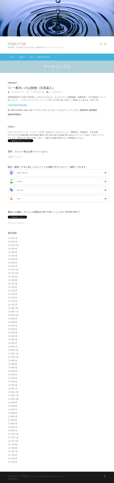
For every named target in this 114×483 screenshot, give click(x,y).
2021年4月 (12, 294)
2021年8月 (12, 280)
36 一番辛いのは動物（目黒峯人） (31, 88)
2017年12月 (13, 434)
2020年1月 (12, 346)
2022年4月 (12, 262)
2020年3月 (12, 339)
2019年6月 (12, 371)
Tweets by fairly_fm (16, 222)
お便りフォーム (14, 156)
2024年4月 (12, 238)
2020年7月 (12, 325)
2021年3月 (12, 297)
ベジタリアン (62, 110)
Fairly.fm (17, 43)
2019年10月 (13, 357)
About (22, 57)
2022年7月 (12, 255)
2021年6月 (12, 287)
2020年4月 (12, 336)
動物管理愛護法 (14, 114)
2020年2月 (12, 343)
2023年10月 (13, 245)
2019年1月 (12, 388)
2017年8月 (12, 448)
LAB (26, 110)
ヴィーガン (74, 110)
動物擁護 (93, 110)
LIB (30, 110)
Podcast (12, 82)
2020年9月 (12, 318)
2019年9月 (12, 360)
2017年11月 (13, 437)
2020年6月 (12, 329)
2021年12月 (13, 269)
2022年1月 (12, 266)
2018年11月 (13, 395)
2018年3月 (12, 423)
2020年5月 (12, 332)
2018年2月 (12, 427)
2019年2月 (12, 385)
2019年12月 (13, 350)
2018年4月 (12, 420)
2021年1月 (12, 304)
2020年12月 (13, 308)
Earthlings (17, 110)
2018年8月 (12, 406)
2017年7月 (12, 451)
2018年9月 (12, 402)
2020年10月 (13, 315)
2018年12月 (13, 392)
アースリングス (39, 110)
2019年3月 (12, 381)
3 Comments (56, 92)
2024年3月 (12, 241)
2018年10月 (13, 399)
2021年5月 (12, 290)
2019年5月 (12, 374)
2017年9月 (12, 444)
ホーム (12, 57)
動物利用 (84, 110)
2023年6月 (12, 248)
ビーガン (51, 110)
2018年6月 (12, 413)
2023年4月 (12, 252)
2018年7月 (12, 409)
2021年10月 (13, 273)
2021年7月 (12, 283)
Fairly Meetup (43, 57)
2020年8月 (12, 322)
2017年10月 (13, 441)
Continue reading (17, 105)
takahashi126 (17, 92)
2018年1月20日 (37, 92)
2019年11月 (13, 353)
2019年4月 (12, 378)
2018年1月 (12, 430)
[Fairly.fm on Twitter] (101, 44)
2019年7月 (12, 367)
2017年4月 (12, 462)
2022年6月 (12, 259)
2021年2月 (12, 301)
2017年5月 (12, 458)
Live (31, 57)
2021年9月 (12, 276)
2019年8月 (12, 364)
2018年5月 (12, 416)
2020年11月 (13, 311)
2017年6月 (12, 455)
